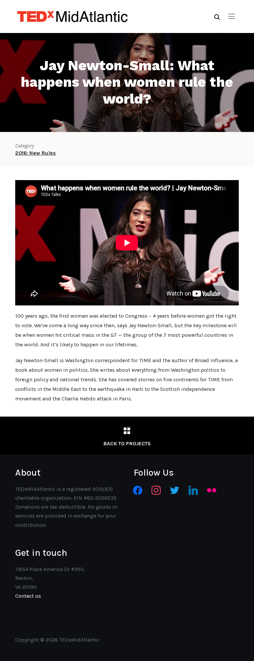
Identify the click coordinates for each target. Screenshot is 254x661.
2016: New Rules (35, 153)
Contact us (28, 596)
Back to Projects (127, 443)
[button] (231, 16)
